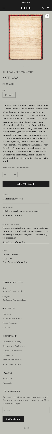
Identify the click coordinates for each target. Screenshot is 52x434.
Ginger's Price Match (12, 350)
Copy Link (7, 258)
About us (7, 313)
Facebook (7, 382)
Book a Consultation (12, 215)
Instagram (7, 378)
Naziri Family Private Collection (18, 72)
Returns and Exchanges (14, 346)
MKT (25, 2)
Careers (6, 327)
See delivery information (14, 242)
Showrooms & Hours (12, 318)
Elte (23, 2)
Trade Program (10, 322)
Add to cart (26, 183)
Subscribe (13, 418)
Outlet (28, 2)
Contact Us (8, 355)
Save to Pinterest (11, 254)
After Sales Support (12, 364)
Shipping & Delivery (12, 341)
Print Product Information (15, 262)
